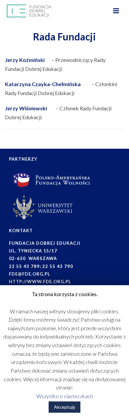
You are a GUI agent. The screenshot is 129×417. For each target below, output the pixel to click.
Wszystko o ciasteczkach (64, 396)
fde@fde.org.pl (29, 274)
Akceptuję (64, 407)
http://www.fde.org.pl (40, 281)
